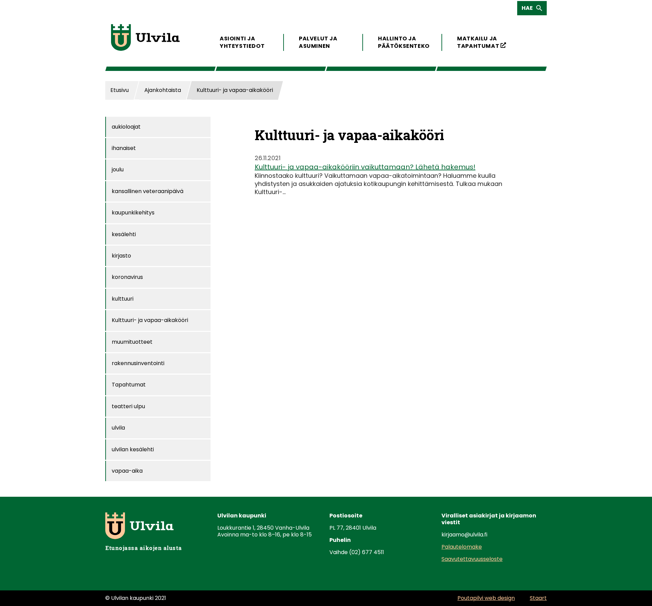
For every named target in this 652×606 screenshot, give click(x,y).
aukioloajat (126, 127)
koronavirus (127, 277)
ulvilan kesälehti (133, 449)
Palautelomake (461, 547)
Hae (529, 9)
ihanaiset (124, 148)
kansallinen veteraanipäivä (147, 191)
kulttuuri (122, 299)
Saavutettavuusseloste (472, 559)
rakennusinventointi (138, 363)
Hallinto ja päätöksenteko (402, 42)
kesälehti (124, 234)
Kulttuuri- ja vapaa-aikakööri (150, 320)
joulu (118, 169)
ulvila (118, 428)
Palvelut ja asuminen (318, 42)
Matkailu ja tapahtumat (481, 42)
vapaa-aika (127, 471)
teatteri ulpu (128, 406)
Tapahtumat (129, 385)
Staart (538, 598)
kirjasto (121, 256)
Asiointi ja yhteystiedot (242, 42)
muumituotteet (132, 342)
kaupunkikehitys (133, 212)
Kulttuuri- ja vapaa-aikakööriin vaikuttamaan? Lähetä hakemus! (365, 167)
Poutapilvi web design (486, 598)
